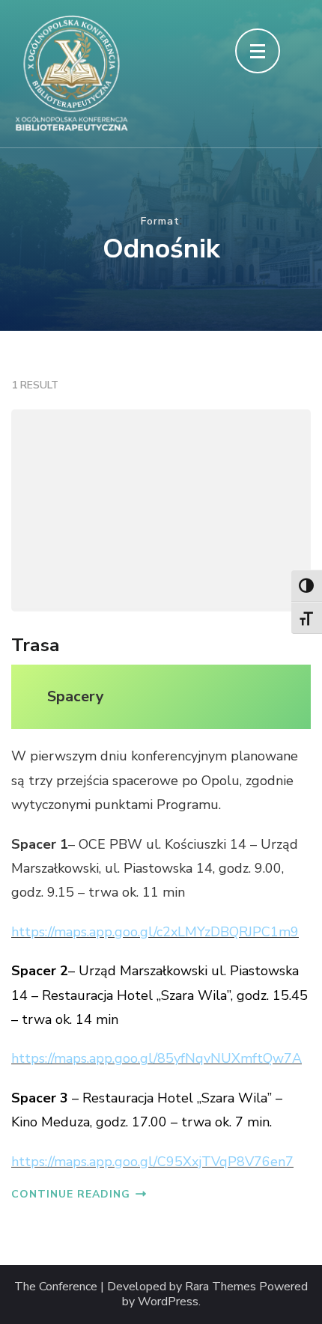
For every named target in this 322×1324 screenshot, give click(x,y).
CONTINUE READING (70, 1194)
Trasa (35, 645)
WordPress (168, 1302)
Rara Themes (220, 1287)
